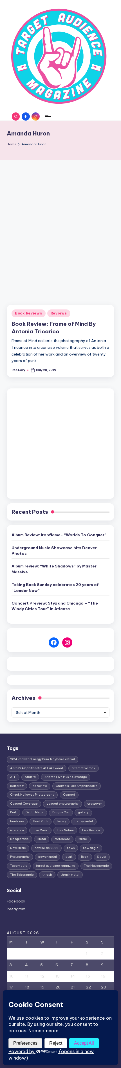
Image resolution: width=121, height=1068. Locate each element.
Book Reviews (28, 313)
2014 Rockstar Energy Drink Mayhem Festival (42, 759)
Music (83, 839)
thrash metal (70, 875)
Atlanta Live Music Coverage (65, 777)
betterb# (17, 786)
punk (69, 857)
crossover (94, 803)
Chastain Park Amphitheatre (76, 786)
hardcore (17, 821)
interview (17, 830)
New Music (18, 848)
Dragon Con (61, 812)
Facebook (16, 901)
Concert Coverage (24, 803)
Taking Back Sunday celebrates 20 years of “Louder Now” (55, 587)
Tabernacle (18, 866)
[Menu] (48, 116)
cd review (39, 786)
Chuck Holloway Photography (32, 795)
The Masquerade (96, 866)
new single (90, 848)
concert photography (62, 803)
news (71, 848)
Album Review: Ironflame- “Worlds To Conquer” (59, 534)
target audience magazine (55, 866)
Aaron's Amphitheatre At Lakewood (36, 768)
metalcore (62, 839)
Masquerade (19, 839)
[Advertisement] (60, 223)
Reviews (59, 313)
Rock (84, 857)
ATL (13, 777)
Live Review (91, 830)
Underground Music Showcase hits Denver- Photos (55, 550)
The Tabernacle (22, 875)
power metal (47, 857)
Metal (41, 839)
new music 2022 (46, 848)
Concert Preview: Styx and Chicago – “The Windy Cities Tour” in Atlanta (55, 606)
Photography (20, 857)
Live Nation (65, 830)
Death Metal (35, 812)
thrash (47, 875)
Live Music (40, 830)
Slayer (101, 857)
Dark (13, 812)
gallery (83, 812)
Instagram (16, 908)
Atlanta (30, 777)
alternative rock (83, 768)
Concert (69, 795)
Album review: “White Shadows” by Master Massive (54, 569)
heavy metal (84, 821)
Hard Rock (40, 821)
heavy (61, 821)
